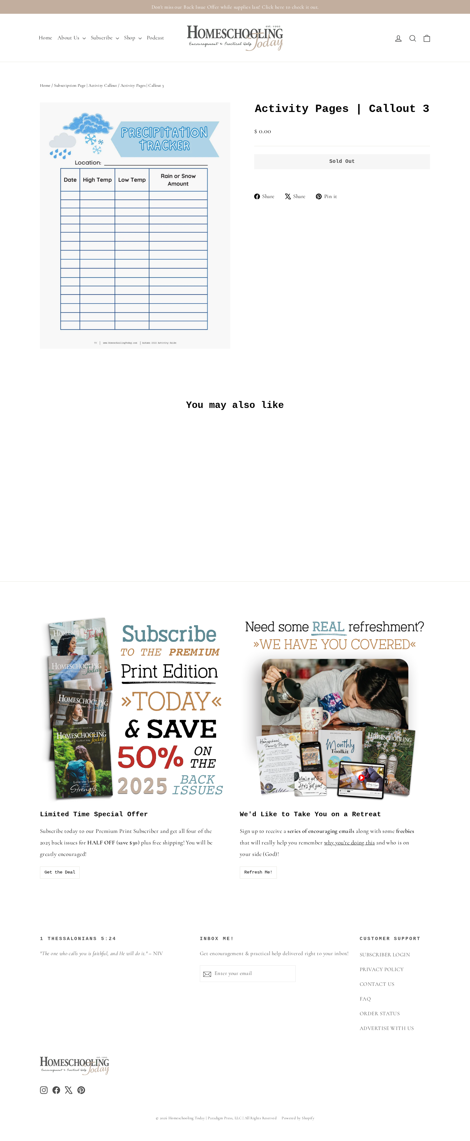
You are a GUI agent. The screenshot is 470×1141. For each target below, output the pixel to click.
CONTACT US (377, 984)
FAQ (365, 999)
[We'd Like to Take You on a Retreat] (335, 709)
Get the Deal (59, 872)
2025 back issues (58, 842)
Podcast (155, 37)
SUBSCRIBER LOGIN (385, 955)
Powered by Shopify (298, 1118)
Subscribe (102, 37)
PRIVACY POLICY (381, 969)
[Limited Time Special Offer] (135, 709)
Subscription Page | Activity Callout (85, 85)
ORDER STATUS (380, 1013)
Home (45, 37)
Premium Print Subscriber (127, 830)
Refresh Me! (258, 872)
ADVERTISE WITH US (387, 1028)
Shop (130, 37)
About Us (69, 37)
